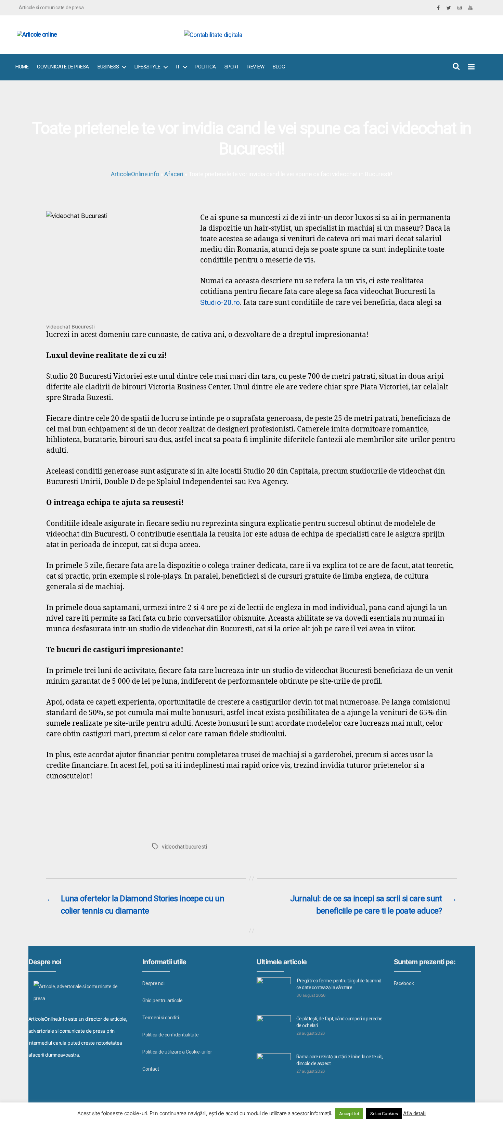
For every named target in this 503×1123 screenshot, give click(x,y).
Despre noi (153, 983)
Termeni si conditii (161, 1017)
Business (108, 67)
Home (21, 67)
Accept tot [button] (349, 1113)
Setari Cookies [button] (384, 1113)
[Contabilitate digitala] (327, 35)
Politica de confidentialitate (170, 1034)
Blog (279, 67)
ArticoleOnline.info (135, 174)
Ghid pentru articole (162, 1000)
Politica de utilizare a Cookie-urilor (177, 1052)
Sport (231, 67)
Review (255, 67)
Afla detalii (414, 1113)
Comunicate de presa (63, 67)
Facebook (404, 983)
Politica (205, 67)
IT (178, 67)
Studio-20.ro (220, 302)
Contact (150, 1069)
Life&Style (147, 67)
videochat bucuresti (184, 846)
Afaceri (173, 174)
